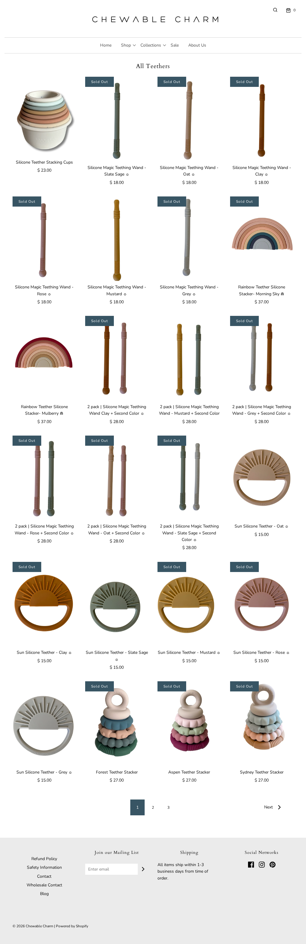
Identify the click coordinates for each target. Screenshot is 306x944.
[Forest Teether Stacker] (117, 723)
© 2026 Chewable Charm (33, 926)
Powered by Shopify (72, 926)
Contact (44, 876)
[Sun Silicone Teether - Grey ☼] (44, 723)
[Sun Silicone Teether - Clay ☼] (44, 604)
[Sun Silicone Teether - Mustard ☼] (189, 604)
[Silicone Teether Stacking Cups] (44, 116)
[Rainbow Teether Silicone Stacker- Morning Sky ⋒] (262, 238)
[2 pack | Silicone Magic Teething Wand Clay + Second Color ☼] (117, 358)
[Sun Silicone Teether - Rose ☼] (262, 604)
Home (105, 45)
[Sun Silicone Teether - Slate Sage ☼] (117, 604)
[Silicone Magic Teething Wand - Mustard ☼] (117, 238)
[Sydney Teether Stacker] (262, 723)
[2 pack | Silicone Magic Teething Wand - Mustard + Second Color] (189, 358)
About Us (197, 45)
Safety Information (44, 867)
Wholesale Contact (44, 885)
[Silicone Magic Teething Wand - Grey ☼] (189, 238)
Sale (175, 45)
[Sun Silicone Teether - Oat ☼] (262, 478)
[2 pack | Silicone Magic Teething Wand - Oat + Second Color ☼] (117, 478)
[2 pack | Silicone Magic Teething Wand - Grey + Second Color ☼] (262, 358)
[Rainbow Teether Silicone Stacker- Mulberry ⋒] (44, 358)
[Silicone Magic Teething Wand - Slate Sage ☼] (117, 119)
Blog (44, 894)
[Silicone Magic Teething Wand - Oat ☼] (189, 119)
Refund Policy (44, 859)
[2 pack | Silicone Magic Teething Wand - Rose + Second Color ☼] (44, 478)
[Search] (272, 9)
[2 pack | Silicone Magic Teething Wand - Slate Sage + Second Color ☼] (189, 478)
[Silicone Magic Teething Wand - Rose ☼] (44, 238)
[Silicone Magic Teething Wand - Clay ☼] (262, 119)
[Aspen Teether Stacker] (189, 723)
